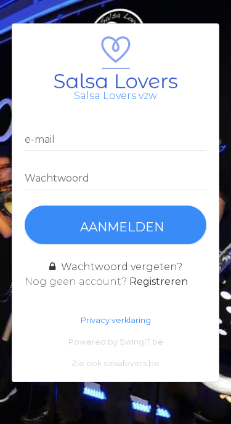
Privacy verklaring (116, 320)
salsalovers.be (131, 363)
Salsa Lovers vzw (115, 96)
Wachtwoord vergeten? (120, 267)
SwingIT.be (141, 341)
